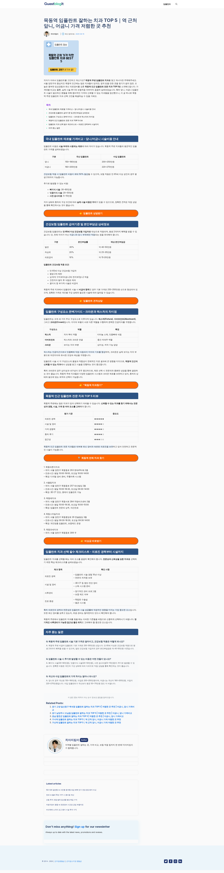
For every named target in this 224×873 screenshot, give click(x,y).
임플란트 (167, 4)
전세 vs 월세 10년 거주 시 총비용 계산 (60, 795)
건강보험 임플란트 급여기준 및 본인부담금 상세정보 (69, 113)
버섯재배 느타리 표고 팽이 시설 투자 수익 (61, 810)
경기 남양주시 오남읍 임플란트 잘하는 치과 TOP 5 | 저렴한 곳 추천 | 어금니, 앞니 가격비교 (92, 713)
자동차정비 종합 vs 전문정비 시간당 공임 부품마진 (64, 805)
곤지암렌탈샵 (60, 861)
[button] (176, 4)
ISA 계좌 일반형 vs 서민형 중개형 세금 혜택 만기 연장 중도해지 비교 (71, 790)
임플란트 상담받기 (93, 213)
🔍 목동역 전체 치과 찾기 (91, 458)
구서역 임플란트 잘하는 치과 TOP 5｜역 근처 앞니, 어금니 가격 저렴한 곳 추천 (86, 719)
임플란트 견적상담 (93, 300)
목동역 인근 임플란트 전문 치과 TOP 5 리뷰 (66, 120)
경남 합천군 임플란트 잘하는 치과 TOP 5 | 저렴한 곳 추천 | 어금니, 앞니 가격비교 (88, 716)
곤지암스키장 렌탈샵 (74, 861)
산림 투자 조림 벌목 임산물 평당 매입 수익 (61, 800)
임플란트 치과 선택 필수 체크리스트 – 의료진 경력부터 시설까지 (74, 124)
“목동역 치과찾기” (93, 385)
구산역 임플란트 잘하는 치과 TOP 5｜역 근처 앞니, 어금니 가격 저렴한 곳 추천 (86, 722)
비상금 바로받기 (92, 541)
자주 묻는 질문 (54, 128)
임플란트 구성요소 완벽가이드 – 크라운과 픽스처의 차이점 (71, 117)
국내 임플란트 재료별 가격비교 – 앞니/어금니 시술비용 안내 (72, 109)
